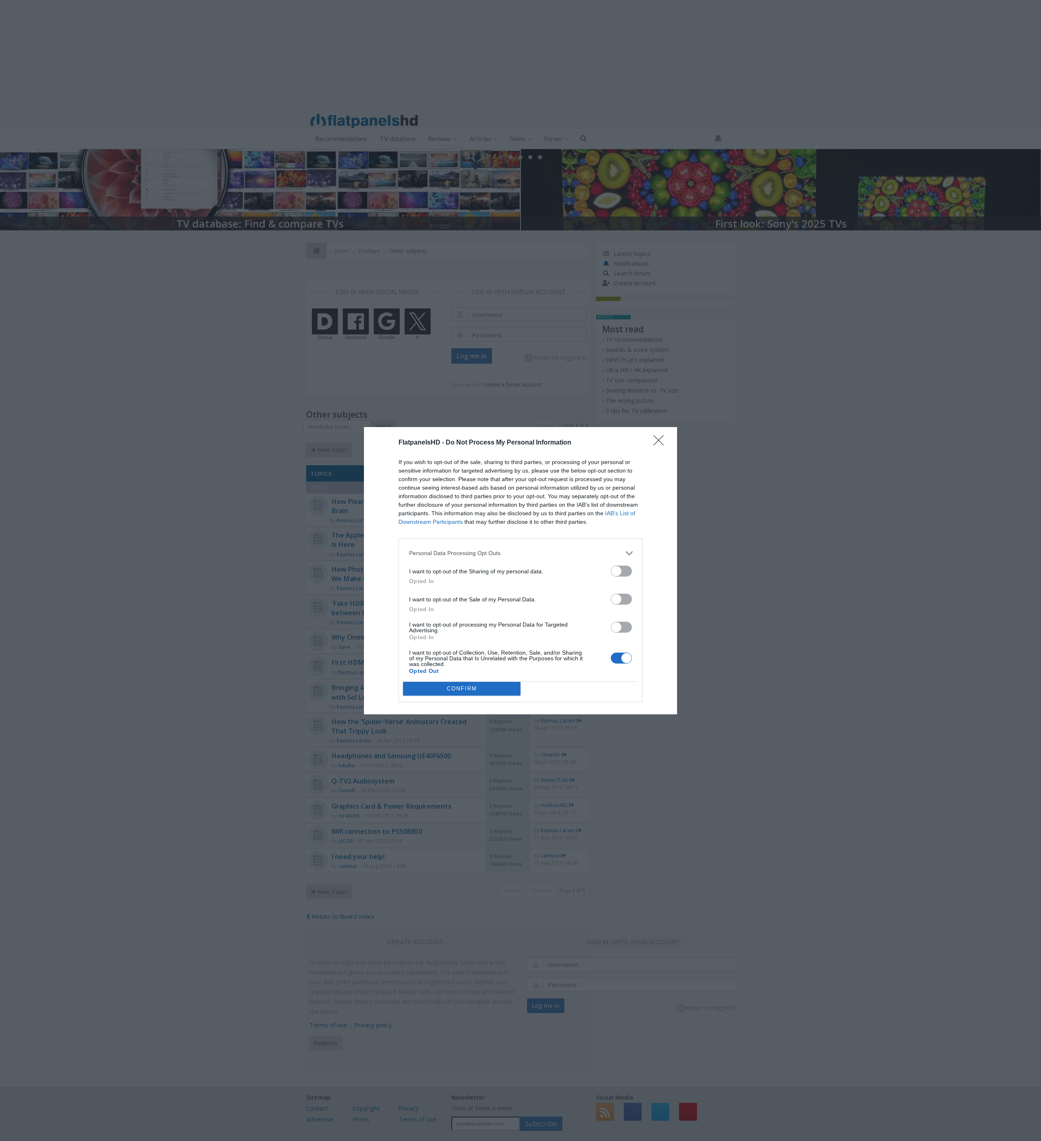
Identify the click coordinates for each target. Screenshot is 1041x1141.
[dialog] (520, 570)
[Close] (661, 443)
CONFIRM (462, 688)
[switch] (621, 571)
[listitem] (520, 553)
